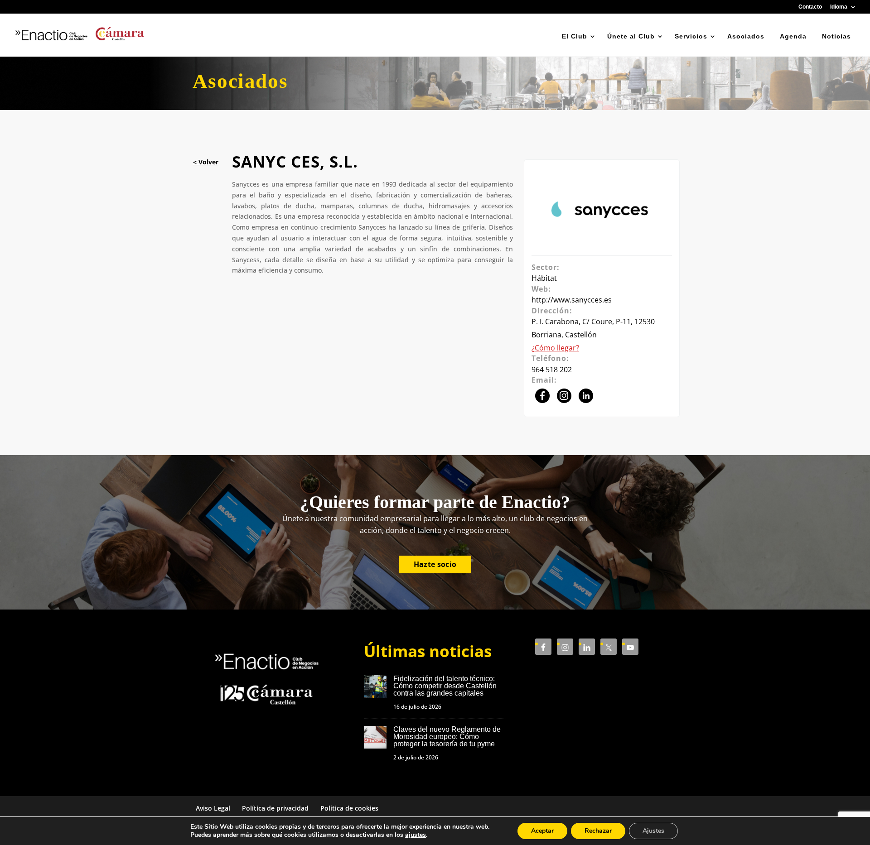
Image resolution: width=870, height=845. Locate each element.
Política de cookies (349, 808)
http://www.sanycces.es (572, 300)
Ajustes (653, 830)
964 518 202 (552, 369)
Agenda (793, 36)
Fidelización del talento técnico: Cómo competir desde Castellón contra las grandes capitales (445, 686)
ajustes (415, 835)
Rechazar (598, 830)
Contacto (810, 7)
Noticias (836, 36)
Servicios (691, 36)
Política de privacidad (275, 808)
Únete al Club (631, 36)
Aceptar (542, 830)
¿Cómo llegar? (555, 348)
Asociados (745, 36)
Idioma (838, 7)
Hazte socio (435, 564)
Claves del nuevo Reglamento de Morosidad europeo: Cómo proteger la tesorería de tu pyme (447, 736)
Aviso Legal (213, 808)
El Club (574, 36)
